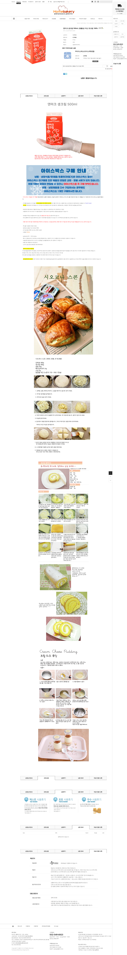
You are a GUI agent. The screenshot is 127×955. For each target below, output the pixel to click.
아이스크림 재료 (90, 23)
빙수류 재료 (83, 23)
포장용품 (54, 18)
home (78, 23)
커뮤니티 (100, 18)
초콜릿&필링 (63, 18)
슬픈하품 (122, 36)
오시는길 (56, 926)
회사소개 (20, 926)
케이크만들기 (72, 18)
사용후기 (116, 23)
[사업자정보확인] (29, 936)
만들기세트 (27, 18)
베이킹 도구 (45, 18)
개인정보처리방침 (46, 926)
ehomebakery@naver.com (21, 943)
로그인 (13, 1)
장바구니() (38, 1)
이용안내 (28, 926)
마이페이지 (30, 1)
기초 (122, 34)
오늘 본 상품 (117, 63)
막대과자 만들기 (83, 18)
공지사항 (122, 21)
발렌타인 (116, 36)
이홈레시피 (116, 34)
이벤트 (116, 26)
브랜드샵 (92, 18)
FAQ (122, 23)
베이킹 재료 (36, 18)
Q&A (43, 1)
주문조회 (24, 1)
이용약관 (36, 926)
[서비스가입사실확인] (94, 950)
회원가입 (19, 2)
